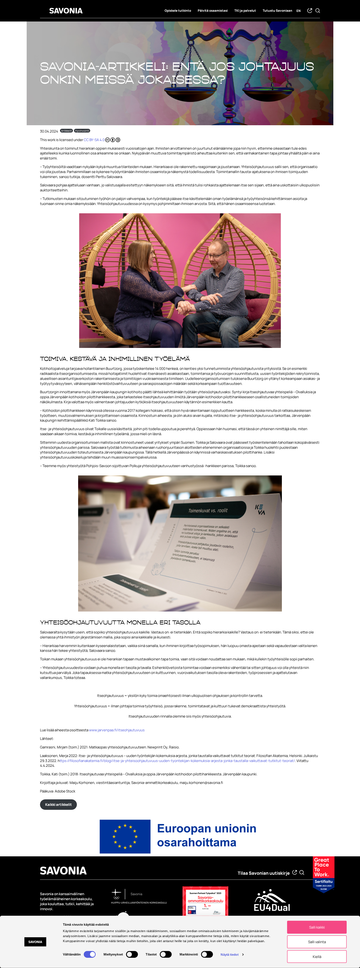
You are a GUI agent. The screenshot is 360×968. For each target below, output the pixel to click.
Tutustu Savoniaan (277, 10)
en (298, 11)
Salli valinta (317, 941)
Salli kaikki (317, 927)
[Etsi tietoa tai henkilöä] (301, 872)
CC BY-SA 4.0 (94, 139)
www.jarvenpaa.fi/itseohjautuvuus (117, 730)
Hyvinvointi (82, 131)
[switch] (132, 954)
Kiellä (317, 956)
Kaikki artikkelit (58, 804)
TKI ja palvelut (245, 10)
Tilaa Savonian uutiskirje (264, 873)
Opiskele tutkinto (178, 10)
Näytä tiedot (229, 954)
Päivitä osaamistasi (213, 10)
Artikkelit (66, 131)
